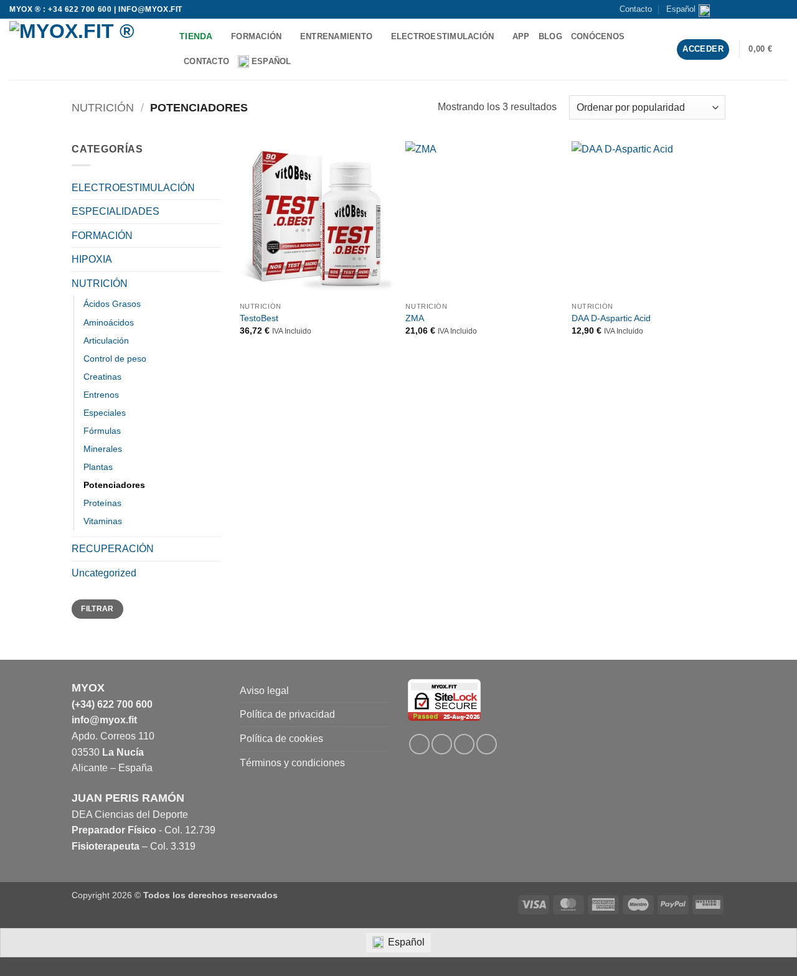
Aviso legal (264, 690)
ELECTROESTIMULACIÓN (442, 36)
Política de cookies (281, 738)
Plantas (98, 467)
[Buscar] (304, 61)
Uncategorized (104, 573)
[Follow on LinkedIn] (464, 744)
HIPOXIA (92, 259)
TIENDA (196, 36)
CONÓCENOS (598, 36)
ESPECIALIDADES (115, 211)
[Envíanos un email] (758, 9)
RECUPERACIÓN (113, 548)
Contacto (636, 9)
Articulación (106, 340)
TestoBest (259, 318)
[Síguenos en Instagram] (746, 9)
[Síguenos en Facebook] (734, 9)
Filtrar (97, 608)
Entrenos (101, 395)
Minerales (102, 449)
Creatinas (102, 377)
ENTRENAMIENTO (336, 36)
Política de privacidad (287, 714)
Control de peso (114, 359)
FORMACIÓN (256, 36)
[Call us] (769, 9)
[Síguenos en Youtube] (781, 9)
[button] (768, 49)
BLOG (550, 36)
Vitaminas (102, 521)
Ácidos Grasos (112, 304)
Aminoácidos (108, 322)
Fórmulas (102, 431)
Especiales (104, 413)
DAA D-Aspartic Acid (611, 318)
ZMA (414, 318)
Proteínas (102, 503)
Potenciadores (114, 485)
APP (521, 36)
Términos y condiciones (292, 763)
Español (681, 9)
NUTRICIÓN (103, 107)
